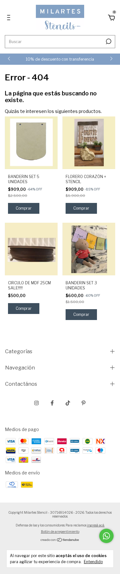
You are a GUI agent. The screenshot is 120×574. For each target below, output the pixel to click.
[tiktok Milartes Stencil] (67, 403)
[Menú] (10, 18)
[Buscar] (108, 41)
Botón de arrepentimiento (60, 531)
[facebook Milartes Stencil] (52, 403)
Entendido (93, 561)
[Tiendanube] (60, 540)
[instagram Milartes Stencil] (36, 403)
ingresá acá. (96, 525)
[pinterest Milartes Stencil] (83, 403)
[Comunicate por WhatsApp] (106, 536)
